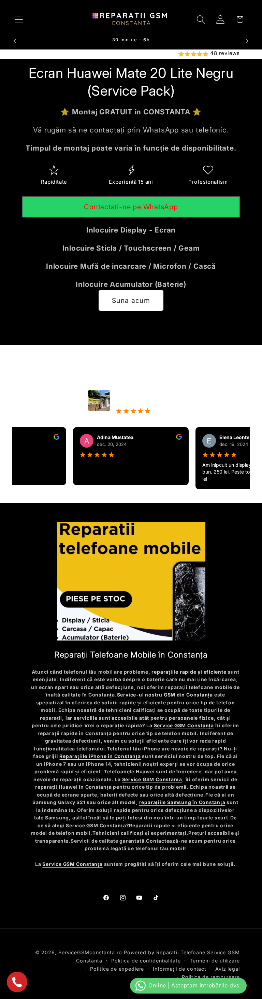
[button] (18, 19)
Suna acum (131, 300)
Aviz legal (227, 969)
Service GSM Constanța (184, 725)
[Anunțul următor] (246, 40)
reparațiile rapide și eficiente (188, 672)
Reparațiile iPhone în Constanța (100, 756)
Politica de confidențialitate (146, 960)
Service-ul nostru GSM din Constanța (165, 695)
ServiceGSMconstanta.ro (90, 952)
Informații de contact (179, 969)
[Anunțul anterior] (15, 40)
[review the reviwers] (46, 438)
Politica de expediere (117, 969)
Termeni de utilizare (215, 960)
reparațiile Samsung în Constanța (182, 802)
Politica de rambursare (211, 977)
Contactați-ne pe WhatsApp (131, 207)
